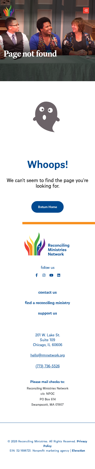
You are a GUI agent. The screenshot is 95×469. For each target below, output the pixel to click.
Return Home (47, 206)
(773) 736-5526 (48, 365)
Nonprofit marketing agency (51, 450)
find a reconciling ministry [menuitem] (47, 302)
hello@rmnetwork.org (47, 354)
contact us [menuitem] (47, 292)
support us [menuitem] (47, 313)
